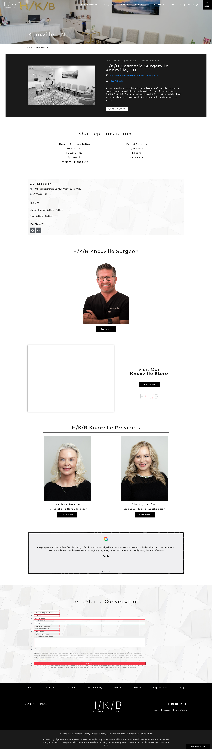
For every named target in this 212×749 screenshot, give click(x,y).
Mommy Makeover (75, 161)
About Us (49, 687)
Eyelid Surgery (137, 144)
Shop (172, 5)
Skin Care (137, 157)
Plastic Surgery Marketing (104, 733)
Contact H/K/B (36, 704)
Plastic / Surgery (89, 5)
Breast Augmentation (75, 144)
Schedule (159, 5)
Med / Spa (108, 5)
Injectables (137, 148)
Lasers (137, 153)
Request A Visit (160, 687)
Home (29, 47)
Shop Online (149, 384)
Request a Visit (198, 746)
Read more (106, 329)
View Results (142, 5)
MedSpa (118, 687)
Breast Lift (75, 148)
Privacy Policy (167, 710)
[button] (102, 571)
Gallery (137, 687)
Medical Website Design (132, 733)
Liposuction (75, 157)
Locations (124, 5)
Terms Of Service (181, 710)
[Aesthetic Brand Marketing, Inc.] (149, 733)
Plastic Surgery (95, 687)
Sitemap (157, 710)
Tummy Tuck (75, 153)
